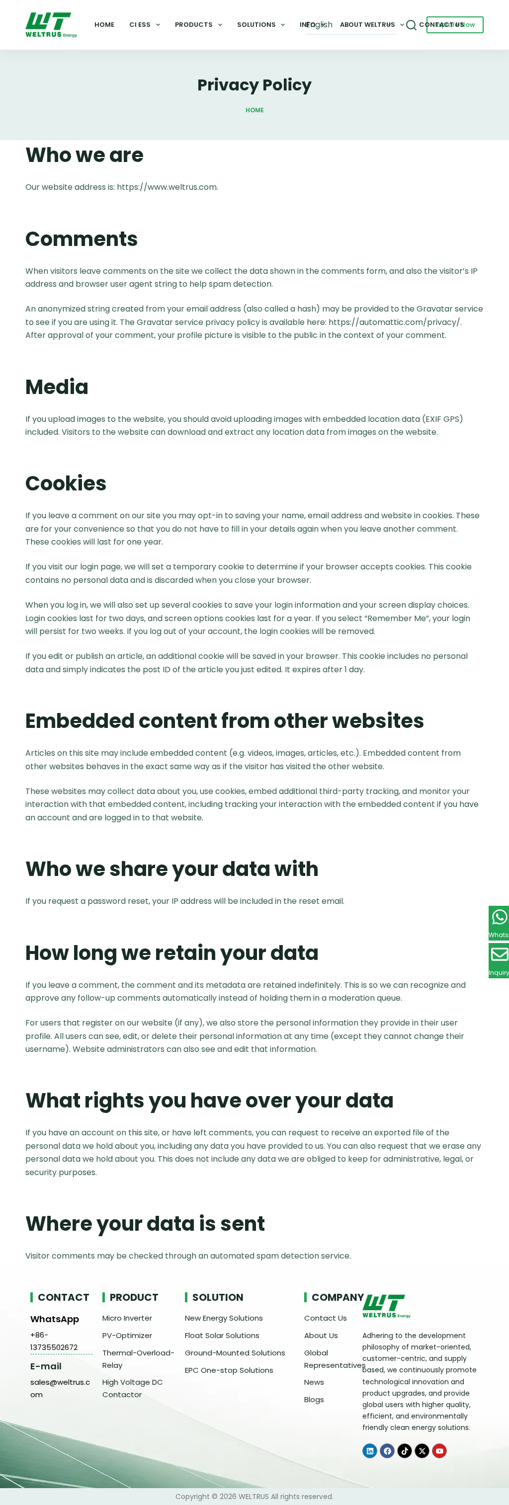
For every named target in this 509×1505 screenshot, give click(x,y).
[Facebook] (387, 1450)
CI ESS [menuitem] (140, 24)
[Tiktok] (404, 1450)
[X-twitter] (422, 1450)
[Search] (411, 25)
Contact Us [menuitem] (441, 24)
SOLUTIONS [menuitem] (256, 24)
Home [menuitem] (104, 24)
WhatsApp (54, 1319)
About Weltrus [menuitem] (367, 24)
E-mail (46, 1366)
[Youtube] (439, 1450)
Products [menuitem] (194, 24)
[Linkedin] (369, 1450)
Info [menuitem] (308, 24)
